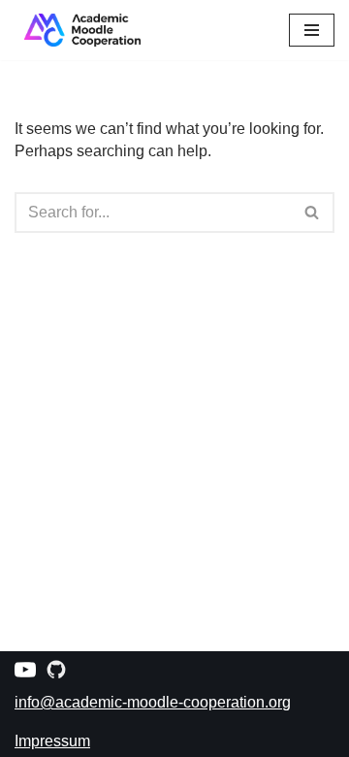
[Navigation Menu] (311, 30)
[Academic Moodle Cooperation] (78, 30)
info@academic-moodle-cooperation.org (153, 702)
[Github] (56, 669)
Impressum (52, 741)
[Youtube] (25, 669)
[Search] (312, 212)
